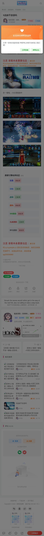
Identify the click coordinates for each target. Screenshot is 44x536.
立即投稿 (25, 50)
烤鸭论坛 (36, 50)
